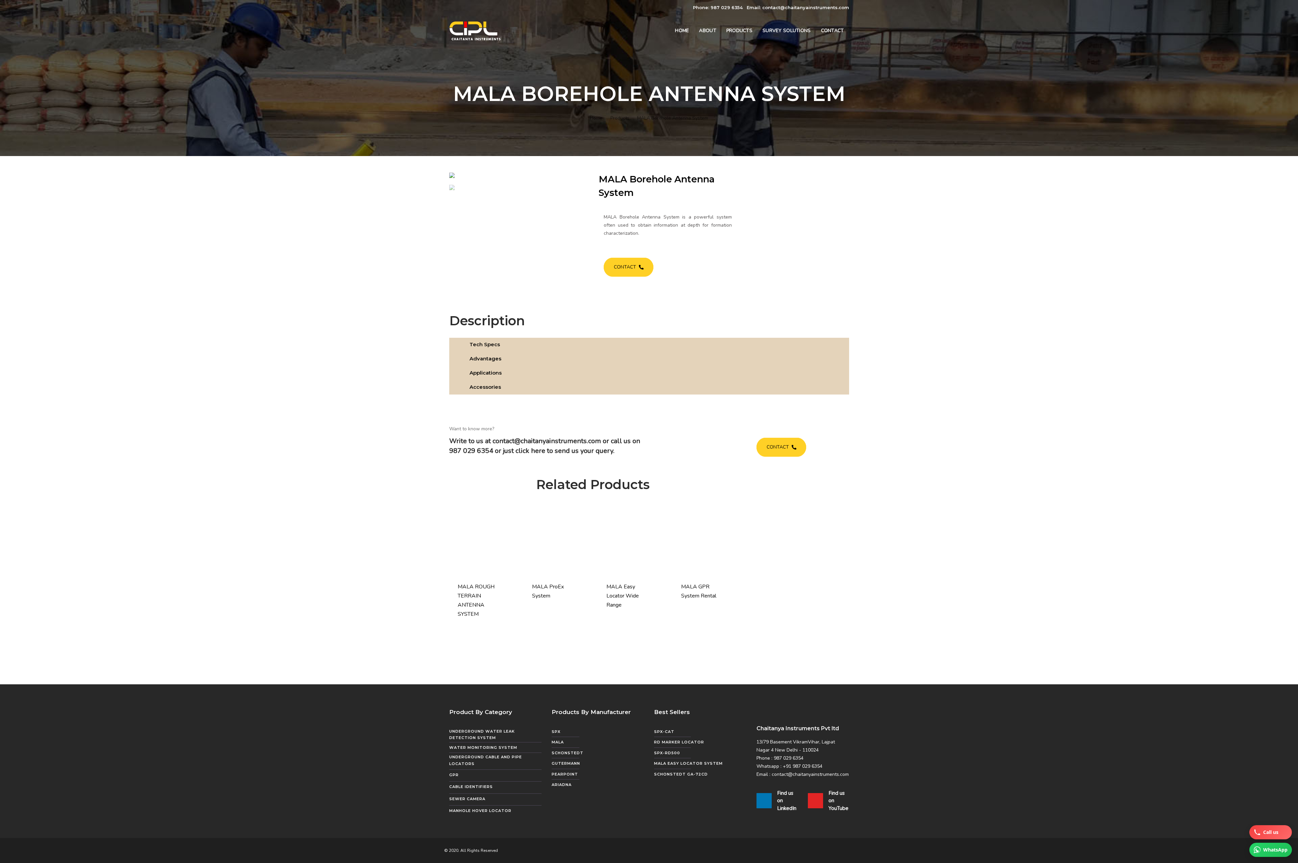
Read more (476, 623)
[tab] (649, 345)
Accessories (485, 387)
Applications (486, 373)
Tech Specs (485, 344)
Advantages (485, 358)
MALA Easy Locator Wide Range (622, 596)
